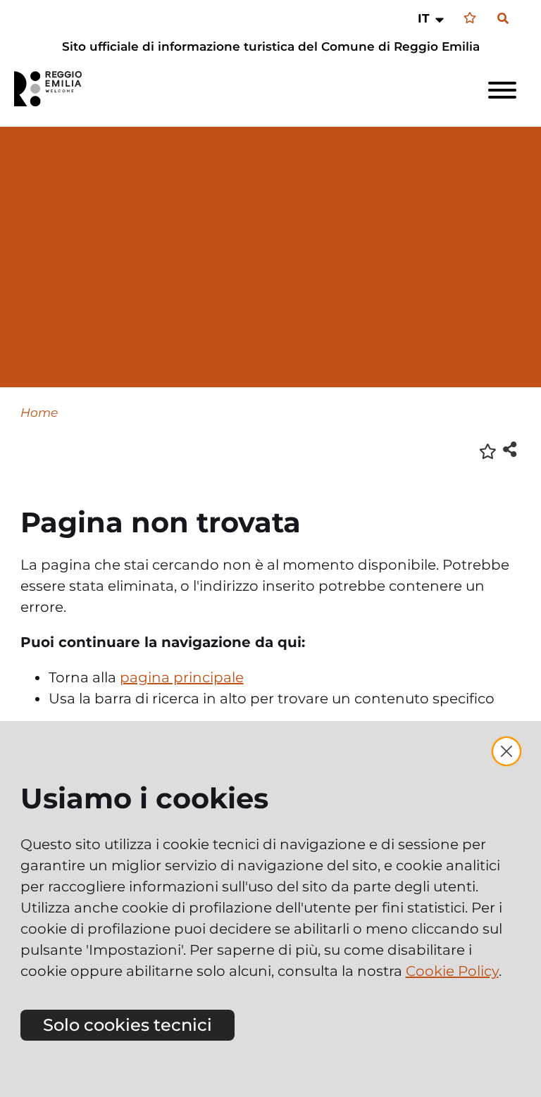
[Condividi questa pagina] (509, 449)
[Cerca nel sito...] (503, 19)
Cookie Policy (452, 971)
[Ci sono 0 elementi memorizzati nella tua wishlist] (470, 18)
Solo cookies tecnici (127, 1025)
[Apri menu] (502, 90)
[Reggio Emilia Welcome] (54, 88)
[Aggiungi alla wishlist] (488, 450)
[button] (432, 18)
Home (39, 412)
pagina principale (182, 677)
